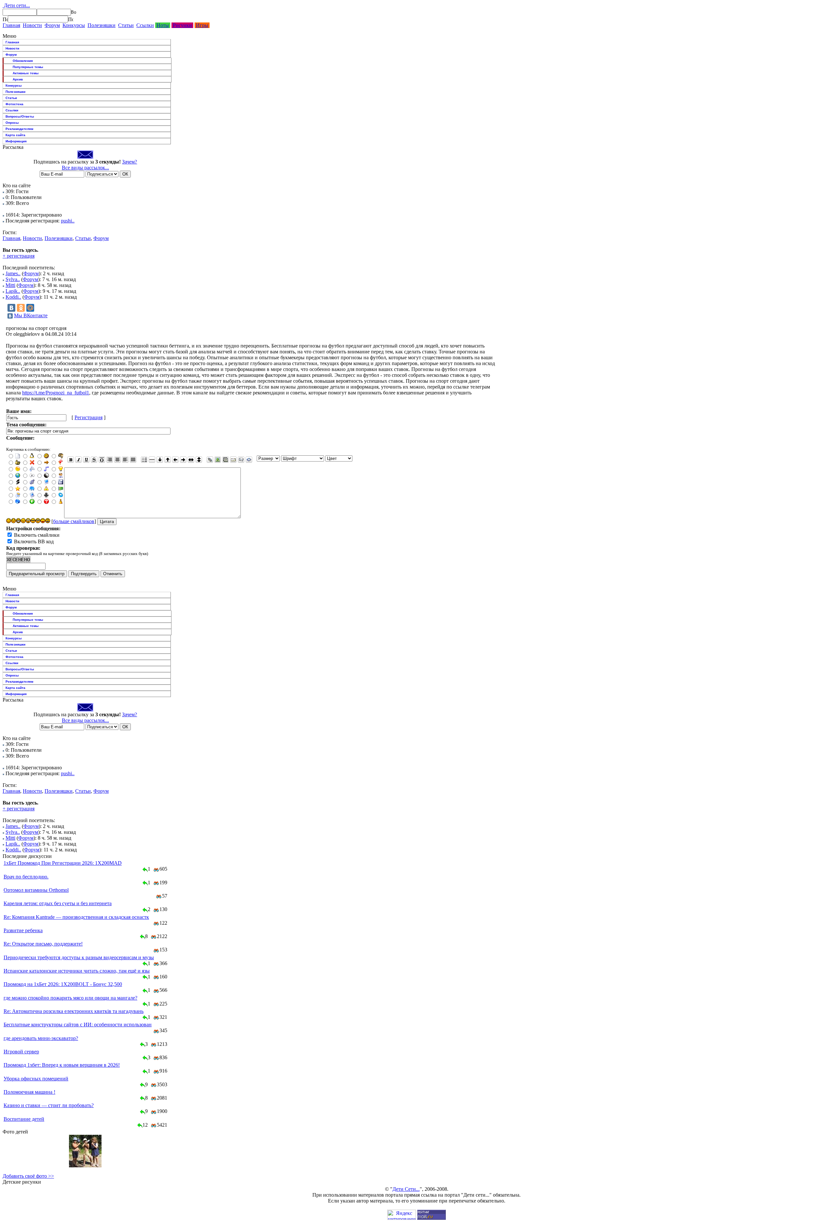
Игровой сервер (21, 1051)
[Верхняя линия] (102, 459)
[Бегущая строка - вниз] (160, 459)
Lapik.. (13, 291)
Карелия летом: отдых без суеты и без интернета (58, 903)
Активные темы (26, 73)
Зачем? (129, 161)
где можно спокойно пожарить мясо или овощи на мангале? (70, 998)
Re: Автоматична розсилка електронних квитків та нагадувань (73, 1011)
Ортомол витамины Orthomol (36, 890)
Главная (11, 25)
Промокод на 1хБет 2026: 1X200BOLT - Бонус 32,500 (63, 984)
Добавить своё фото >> (28, 1176)
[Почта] (233, 459)
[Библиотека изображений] (225, 459)
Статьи (126, 25)
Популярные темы (28, 67)
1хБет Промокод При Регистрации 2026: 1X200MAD (63, 863)
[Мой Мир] (30, 308)
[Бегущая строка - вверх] (167, 459)
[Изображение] (217, 459)
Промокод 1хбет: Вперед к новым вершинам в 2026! (62, 1065)
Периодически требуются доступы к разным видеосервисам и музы (79, 957)
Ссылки (145, 25)
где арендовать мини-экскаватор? (41, 1038)
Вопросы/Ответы (20, 116)
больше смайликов (73, 521)
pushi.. (68, 220)
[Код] (249, 459)
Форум (52, 25)
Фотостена (14, 104)
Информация (16, 141)
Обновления (23, 61)
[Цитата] (241, 459)
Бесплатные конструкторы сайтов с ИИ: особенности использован (78, 1024)
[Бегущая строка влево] (175, 459)
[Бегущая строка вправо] (183, 459)
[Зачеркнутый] (94, 459)
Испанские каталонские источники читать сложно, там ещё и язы (77, 971)
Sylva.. (13, 279)
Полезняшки (102, 25)
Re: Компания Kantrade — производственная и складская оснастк (76, 917)
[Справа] (109, 459)
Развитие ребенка (23, 930)
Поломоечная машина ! (29, 1092)
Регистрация (88, 417)
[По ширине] (133, 459)
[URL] (210, 459)
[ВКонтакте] (11, 308)
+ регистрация (18, 256)
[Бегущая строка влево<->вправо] (191, 459)
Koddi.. (13, 297)
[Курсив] (78, 459)
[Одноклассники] (21, 308)
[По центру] (117, 459)
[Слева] (125, 459)
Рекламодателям (19, 129)
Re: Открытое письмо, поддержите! (43, 944)
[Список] (144, 459)
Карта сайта (15, 135)
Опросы (12, 122)
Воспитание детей (24, 1119)
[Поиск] (5, 19)
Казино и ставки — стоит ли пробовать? (49, 1105)
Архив (18, 79)
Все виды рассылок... (85, 167)
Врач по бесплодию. (26, 876)
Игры (202, 25)
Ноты (163, 25)
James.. (13, 273)
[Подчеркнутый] (86, 459)
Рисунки (182, 25)
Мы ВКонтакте (31, 315)
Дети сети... (16, 5)
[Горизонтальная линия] (152, 459)
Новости (32, 25)
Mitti (10, 285)
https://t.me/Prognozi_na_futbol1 (55, 392)
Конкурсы (73, 25)
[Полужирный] (70, 459)
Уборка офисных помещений (36, 1078)
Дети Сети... (406, 1189)
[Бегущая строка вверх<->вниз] (199, 459)
